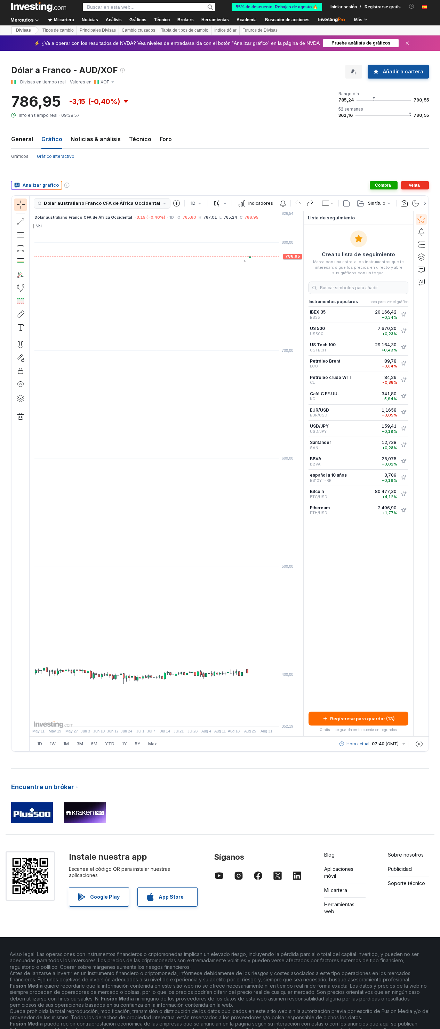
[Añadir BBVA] (403, 461)
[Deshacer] (298, 203)
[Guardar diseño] (346, 203)
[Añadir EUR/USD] (403, 412)
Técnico (140, 139)
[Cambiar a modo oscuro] (415, 203)
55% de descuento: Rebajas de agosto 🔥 (277, 7)
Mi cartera (335, 890)
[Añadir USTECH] (403, 347)
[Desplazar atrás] (166, 717)
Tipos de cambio (58, 30)
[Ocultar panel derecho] (301, 474)
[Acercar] (157, 717)
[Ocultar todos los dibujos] (20, 384)
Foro (166, 139)
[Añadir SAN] (403, 445)
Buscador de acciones (287, 19)
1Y (124, 743)
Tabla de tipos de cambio (184, 30)
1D (39, 743)
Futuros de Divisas (260, 30)
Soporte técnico (406, 883)
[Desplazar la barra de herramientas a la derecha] (424, 203)
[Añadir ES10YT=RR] (403, 478)
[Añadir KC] (403, 396)
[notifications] (412, 6)
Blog (329, 855)
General (22, 139)
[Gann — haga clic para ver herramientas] (20, 274)
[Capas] (20, 398)
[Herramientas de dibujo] (32, 473)
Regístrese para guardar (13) (362, 718)
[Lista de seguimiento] (421, 219)
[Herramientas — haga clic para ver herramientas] (20, 314)
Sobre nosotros (406, 855)
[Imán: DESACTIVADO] (20, 344)
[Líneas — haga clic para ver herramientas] (20, 222)
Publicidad (400, 869)
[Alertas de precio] (283, 203)
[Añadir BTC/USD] (403, 494)
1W (53, 743)
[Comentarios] (421, 269)
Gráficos (20, 156)
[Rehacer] (310, 203)
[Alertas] (421, 231)
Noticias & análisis (96, 139)
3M (80, 743)
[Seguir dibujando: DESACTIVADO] (20, 357)
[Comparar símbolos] (176, 203)
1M (66, 743)
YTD (109, 743)
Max (152, 743)
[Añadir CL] (403, 380)
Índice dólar (225, 30)
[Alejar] (147, 717)
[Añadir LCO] (403, 363)
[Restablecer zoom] (185, 717)
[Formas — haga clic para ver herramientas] (20, 248)
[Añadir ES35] (403, 314)
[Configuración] (419, 744)
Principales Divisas (98, 30)
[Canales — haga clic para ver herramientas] (20, 235)
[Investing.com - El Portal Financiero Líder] (38, 7)
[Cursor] (20, 204)
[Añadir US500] (403, 331)
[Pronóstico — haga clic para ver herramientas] (20, 301)
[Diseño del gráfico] (328, 203)
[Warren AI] (421, 281)
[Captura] (404, 203)
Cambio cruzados (138, 30)
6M (94, 743)
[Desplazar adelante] (176, 717)
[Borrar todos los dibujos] (20, 416)
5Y (138, 743)
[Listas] (421, 244)
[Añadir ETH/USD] (403, 510)
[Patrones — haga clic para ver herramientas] (20, 288)
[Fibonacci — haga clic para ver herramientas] (20, 261)
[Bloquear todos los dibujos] (20, 371)
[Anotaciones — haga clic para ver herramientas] (20, 327)
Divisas (23, 30)
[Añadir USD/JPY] (403, 429)
